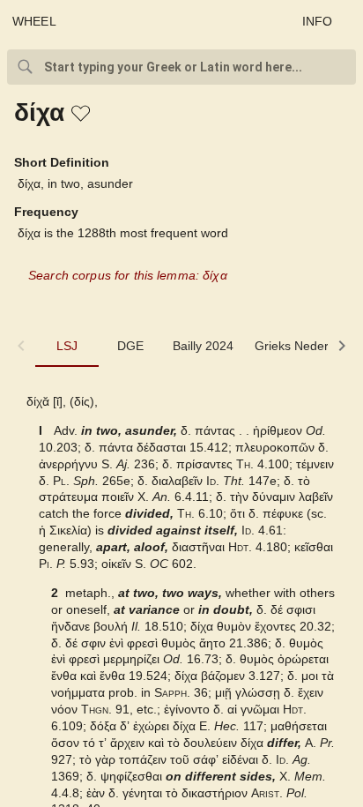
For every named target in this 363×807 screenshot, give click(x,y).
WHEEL (34, 21)
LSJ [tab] (67, 346)
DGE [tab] (130, 346)
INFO (317, 21)
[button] (82, 114)
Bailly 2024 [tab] (203, 346)
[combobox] (181, 67)
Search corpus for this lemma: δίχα (127, 275)
